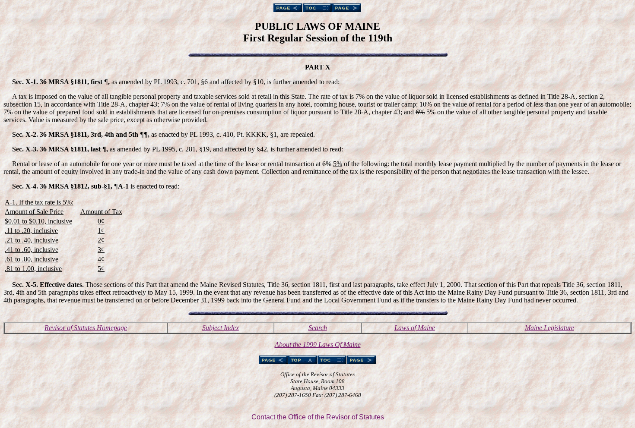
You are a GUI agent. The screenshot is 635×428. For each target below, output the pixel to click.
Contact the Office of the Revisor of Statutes (317, 417)
